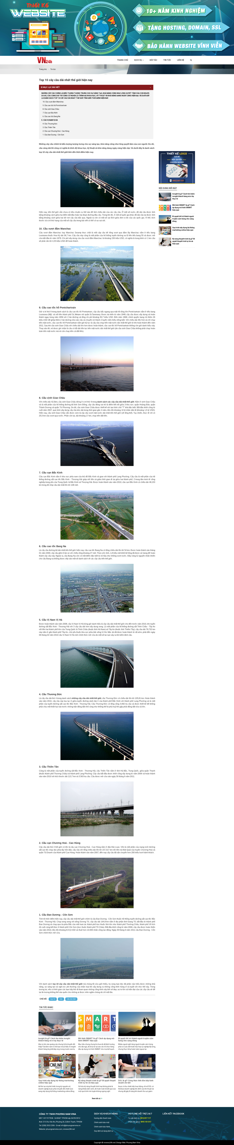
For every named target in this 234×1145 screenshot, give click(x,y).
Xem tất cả (96, 1098)
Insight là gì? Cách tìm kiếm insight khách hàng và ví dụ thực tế (54, 1039)
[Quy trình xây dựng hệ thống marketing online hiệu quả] (57, 1066)
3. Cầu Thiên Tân (49, 127)
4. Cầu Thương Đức (50, 124)
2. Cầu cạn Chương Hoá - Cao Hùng (56, 131)
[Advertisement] (177, 114)
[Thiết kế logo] (177, 167)
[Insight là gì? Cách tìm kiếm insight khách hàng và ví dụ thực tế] (57, 1024)
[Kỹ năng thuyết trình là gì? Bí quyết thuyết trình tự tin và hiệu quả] (97, 1066)
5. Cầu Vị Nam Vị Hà (49, 120)
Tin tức (167, 60)
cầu (61, 999)
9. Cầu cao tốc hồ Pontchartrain (55, 105)
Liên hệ (180, 60)
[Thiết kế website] (117, 28)
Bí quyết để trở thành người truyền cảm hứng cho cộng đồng (135, 1039)
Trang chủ (122, 60)
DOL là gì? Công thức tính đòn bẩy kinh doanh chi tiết (135, 1081)
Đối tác (153, 60)
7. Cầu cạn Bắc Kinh (50, 113)
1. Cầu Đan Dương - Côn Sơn (53, 135)
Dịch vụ (138, 60)
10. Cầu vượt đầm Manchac (53, 102)
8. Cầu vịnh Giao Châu (51, 109)
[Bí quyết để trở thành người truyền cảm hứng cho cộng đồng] (137, 1024)
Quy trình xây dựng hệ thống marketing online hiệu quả (56, 1081)
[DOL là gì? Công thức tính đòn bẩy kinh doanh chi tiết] (137, 1066)
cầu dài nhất (71, 999)
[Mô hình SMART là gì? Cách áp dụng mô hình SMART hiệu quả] (97, 1024)
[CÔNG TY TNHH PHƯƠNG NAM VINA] (45, 60)
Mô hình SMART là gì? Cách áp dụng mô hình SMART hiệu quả (96, 1039)
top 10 (52, 999)
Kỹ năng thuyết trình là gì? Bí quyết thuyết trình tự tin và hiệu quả (97, 1081)
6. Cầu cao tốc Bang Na (51, 116)
